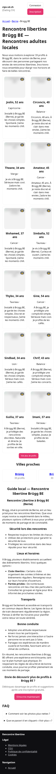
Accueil (6, 21)
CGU (10, 748)
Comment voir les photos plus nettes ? (29, 713)
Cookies (12, 754)
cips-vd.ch (8, 8)
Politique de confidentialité (22, 751)
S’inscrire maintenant (28, 696)
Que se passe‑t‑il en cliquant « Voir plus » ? (29, 720)
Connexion (35, 5)
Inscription (35, 11)
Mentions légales (17, 745)
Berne (15, 21)
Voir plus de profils (28, 456)
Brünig (19, 474)
